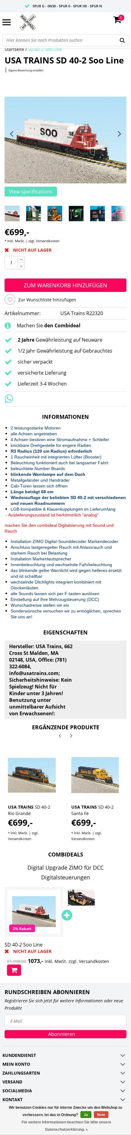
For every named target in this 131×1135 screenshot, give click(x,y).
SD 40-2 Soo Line (45, 49)
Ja (86, 1115)
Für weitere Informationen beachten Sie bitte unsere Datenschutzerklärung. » (66, 1126)
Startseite (14, 49)
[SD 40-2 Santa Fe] (95, 775)
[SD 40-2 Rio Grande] (32, 775)
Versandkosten (47, 241)
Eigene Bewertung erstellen (26, 70)
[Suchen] (122, 40)
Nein (101, 1115)
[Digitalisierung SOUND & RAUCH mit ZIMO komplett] (81, 897)
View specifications (30, 191)
